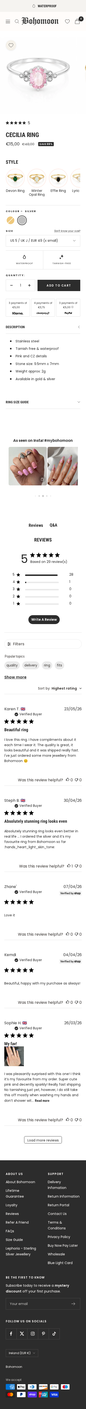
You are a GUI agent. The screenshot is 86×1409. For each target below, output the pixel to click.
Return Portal (58, 1205)
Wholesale (56, 1254)
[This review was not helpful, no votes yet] (76, 780)
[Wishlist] (67, 21)
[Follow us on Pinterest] (43, 1333)
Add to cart (59, 285)
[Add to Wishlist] (11, 45)
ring (47, 665)
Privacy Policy (59, 1236)
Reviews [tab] (36, 525)
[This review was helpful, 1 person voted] (68, 866)
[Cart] (77, 21)
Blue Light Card (60, 1262)
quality (12, 665)
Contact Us (57, 1213)
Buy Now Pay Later (63, 1245)
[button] (24, 466)
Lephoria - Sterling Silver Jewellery (21, 1251)
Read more (42, 1100)
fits (59, 665)
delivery (30, 665)
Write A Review (44, 619)
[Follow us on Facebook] (11, 1333)
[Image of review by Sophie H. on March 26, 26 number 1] (14, 1056)
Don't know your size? (67, 231)
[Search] (17, 21)
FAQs (10, 1231)
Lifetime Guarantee (15, 1193)
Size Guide (14, 1239)
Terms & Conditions (57, 1225)
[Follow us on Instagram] (32, 1333)
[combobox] (60, 688)
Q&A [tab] (53, 525)
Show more (15, 677)
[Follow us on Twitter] (21, 1333)
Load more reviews (43, 1140)
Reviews (12, 1213)
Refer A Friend (17, 1222)
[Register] (73, 1303)
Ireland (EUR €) (20, 1353)
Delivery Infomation (57, 1185)
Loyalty (11, 1205)
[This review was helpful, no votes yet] (67, 780)
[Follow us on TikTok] (54, 1333)
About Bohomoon (20, 1182)
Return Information (64, 1196)
